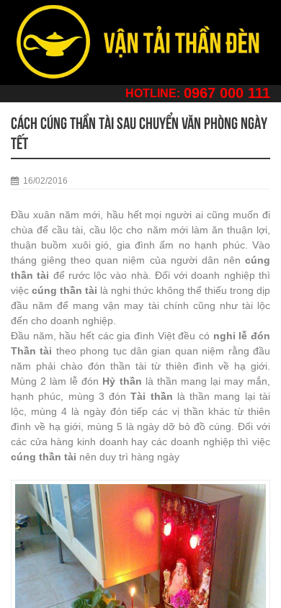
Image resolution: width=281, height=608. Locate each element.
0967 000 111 (227, 93)
